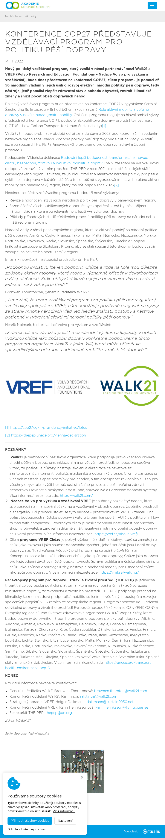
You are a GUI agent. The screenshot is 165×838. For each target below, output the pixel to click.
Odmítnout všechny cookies (27, 829)
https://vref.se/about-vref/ (116, 534)
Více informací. (64, 811)
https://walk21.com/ (76, 495)
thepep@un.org (59, 713)
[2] (116, 185)
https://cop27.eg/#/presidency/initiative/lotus (48, 427)
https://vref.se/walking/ (119, 572)
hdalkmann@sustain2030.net (108, 702)
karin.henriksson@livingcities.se (121, 707)
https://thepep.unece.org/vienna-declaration (48, 435)
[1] (104, 126)
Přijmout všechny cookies (30, 820)
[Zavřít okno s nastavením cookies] (82, 778)
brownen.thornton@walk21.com (120, 691)
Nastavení (65, 820)
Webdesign (132, 831)
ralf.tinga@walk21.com (98, 696)
